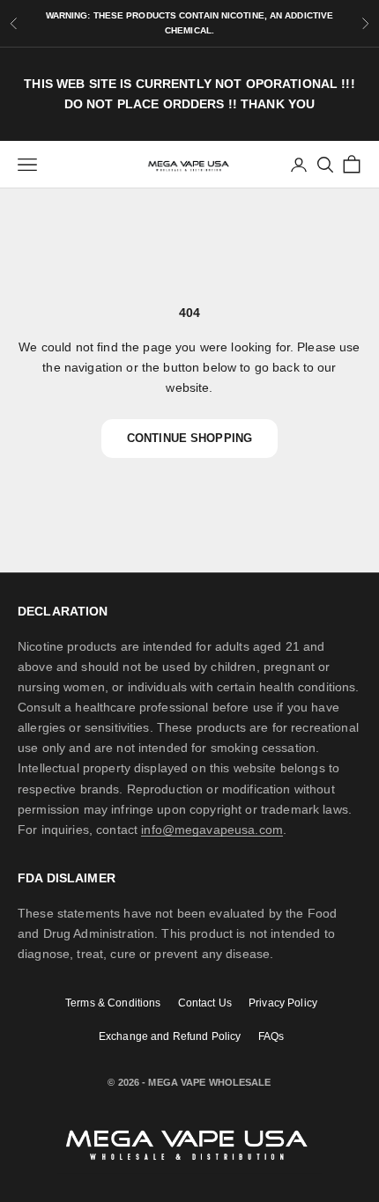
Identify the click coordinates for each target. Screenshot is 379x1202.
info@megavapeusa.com (212, 829)
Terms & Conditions (113, 1002)
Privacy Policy (283, 1002)
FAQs (271, 1036)
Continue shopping (189, 438)
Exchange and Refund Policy (170, 1036)
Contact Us (205, 1002)
